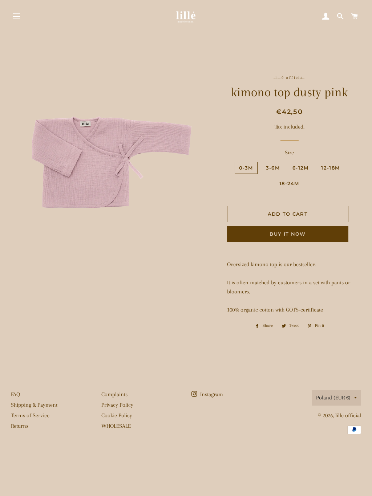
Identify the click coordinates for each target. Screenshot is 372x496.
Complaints (114, 394)
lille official (348, 415)
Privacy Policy (117, 405)
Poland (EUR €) (333, 397)
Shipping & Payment (34, 405)
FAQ (15, 394)
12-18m (330, 168)
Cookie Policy (116, 415)
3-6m (273, 168)
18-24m (289, 183)
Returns (19, 426)
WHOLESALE (116, 426)
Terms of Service (30, 415)
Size (289, 152)
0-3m (246, 168)
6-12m (300, 168)
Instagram (211, 394)
